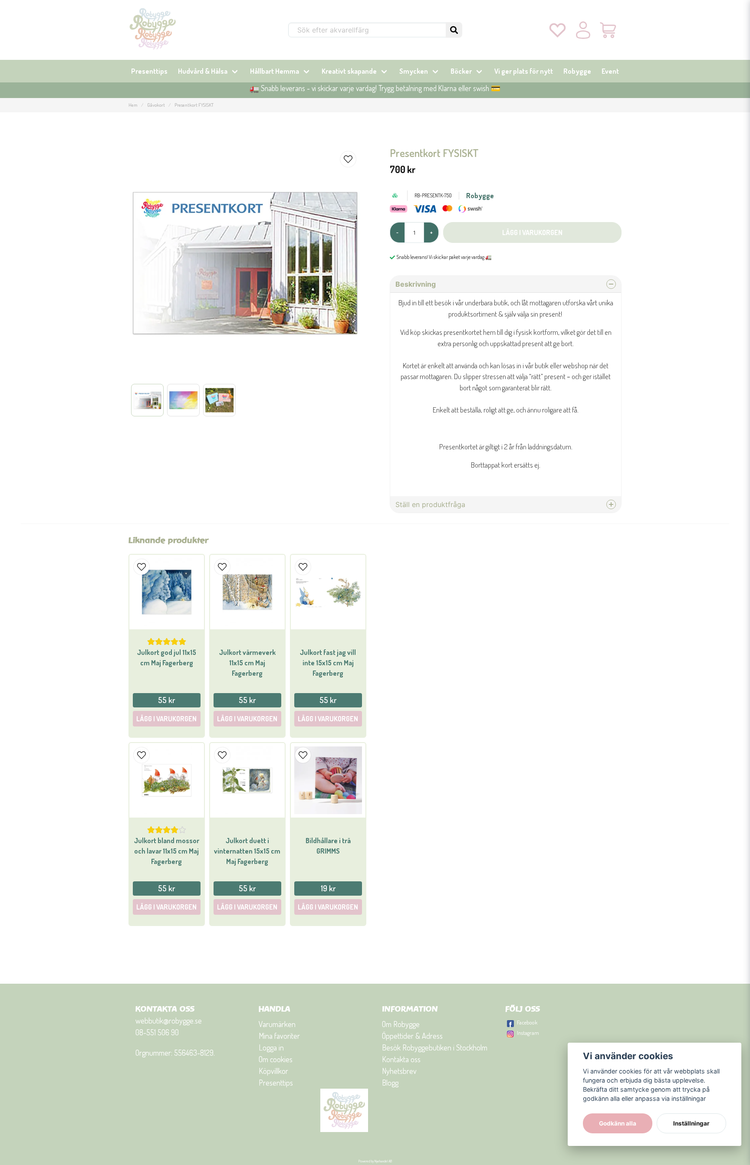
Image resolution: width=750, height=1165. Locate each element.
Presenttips (149, 71)
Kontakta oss (401, 1059)
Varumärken (277, 1024)
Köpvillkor (273, 1071)
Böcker (461, 71)
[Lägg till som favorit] (557, 30)
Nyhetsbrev (399, 1071)
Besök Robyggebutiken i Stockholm (434, 1047)
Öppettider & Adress (412, 1036)
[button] (454, 30)
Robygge (577, 71)
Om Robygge (401, 1024)
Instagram (528, 1032)
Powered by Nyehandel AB (375, 1161)
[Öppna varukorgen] (609, 30)
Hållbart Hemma (274, 71)
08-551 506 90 (157, 1032)
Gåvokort (156, 104)
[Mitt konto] (583, 30)
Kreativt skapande (349, 71)
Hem (133, 104)
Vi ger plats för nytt (523, 71)
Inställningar (691, 1123)
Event (610, 71)
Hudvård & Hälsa (202, 71)
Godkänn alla (617, 1123)
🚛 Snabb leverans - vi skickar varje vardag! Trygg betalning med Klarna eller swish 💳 (375, 88)
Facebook (527, 1022)
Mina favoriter (279, 1036)
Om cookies (276, 1059)
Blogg (390, 1082)
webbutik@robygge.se (168, 1020)
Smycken (413, 71)
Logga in (271, 1047)
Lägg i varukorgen (166, 718)
